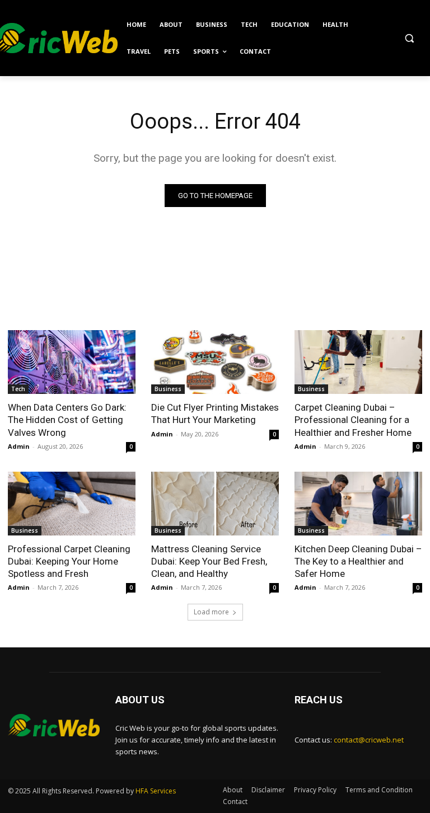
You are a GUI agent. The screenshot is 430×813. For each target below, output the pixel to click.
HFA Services (155, 791)
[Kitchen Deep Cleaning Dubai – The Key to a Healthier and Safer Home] (358, 503)
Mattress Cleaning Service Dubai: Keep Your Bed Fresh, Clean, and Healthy (209, 561)
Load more (211, 612)
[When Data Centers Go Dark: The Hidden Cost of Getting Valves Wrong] (71, 362)
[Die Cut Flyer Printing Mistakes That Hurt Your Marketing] (215, 362)
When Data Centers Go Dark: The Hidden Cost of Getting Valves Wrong (67, 420)
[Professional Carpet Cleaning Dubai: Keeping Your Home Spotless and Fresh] (71, 503)
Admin (19, 446)
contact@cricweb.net (369, 740)
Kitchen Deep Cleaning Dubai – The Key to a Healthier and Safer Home (358, 561)
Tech (18, 389)
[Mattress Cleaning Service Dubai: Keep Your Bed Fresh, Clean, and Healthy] (215, 503)
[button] (409, 38)
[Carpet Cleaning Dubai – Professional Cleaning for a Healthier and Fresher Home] (358, 362)
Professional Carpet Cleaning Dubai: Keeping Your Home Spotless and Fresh (69, 561)
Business (168, 389)
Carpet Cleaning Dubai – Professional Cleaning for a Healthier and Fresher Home (353, 420)
